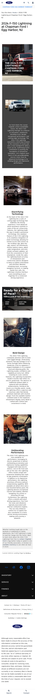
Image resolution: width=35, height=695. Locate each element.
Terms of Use (25, 605)
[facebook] (21, 567)
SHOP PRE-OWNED (23, 303)
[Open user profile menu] (33, 2)
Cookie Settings (21, 618)
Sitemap (16, 605)
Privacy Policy (27, 609)
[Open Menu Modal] (2, 2)
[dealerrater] (14, 567)
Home (14, 12)
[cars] (6, 567)
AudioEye (11, 618)
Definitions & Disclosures (11, 609)
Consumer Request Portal (12, 614)
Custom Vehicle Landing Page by (16, 553)
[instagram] (28, 567)
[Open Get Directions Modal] (24, 2)
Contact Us (8, 605)
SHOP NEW (7, 303)
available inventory (9, 545)
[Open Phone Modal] (28, 2)
